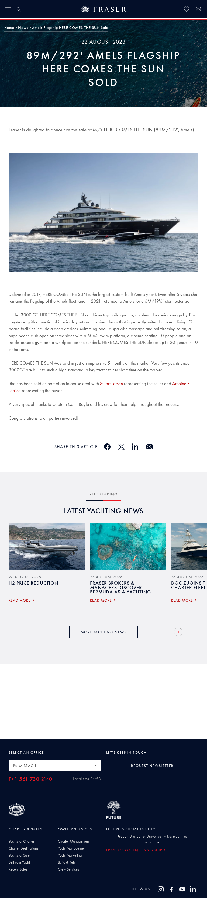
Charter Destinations (23, 848)
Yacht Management (72, 848)
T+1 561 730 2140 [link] (30, 779)
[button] (9, 27)
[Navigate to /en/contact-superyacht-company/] (198, 9)
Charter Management (74, 841)
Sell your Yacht (19, 862)
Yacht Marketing (70, 855)
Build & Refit (66, 862)
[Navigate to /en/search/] (19, 9)
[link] (186, 9)
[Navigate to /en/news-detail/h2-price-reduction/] (47, 546)
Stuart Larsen (111, 383)
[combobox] (55, 765)
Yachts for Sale (19, 855)
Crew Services (68, 869)
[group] (47, 564)
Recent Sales (18, 869)
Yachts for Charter (21, 841)
